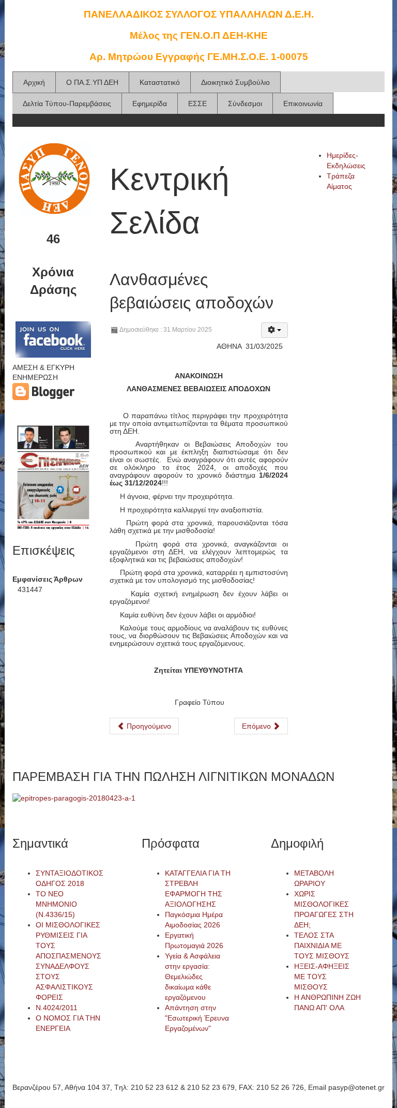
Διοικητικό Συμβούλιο (235, 82)
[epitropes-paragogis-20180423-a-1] (73, 798)
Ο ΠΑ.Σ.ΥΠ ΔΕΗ (92, 82)
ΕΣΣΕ (197, 103)
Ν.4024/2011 (57, 1007)
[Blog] (43, 391)
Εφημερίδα (149, 103)
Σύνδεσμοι (245, 103)
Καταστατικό (160, 82)
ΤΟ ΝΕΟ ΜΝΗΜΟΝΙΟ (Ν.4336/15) (56, 904)
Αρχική (34, 82)
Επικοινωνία (303, 103)
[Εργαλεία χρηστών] (274, 330)
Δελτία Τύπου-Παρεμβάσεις (67, 103)
